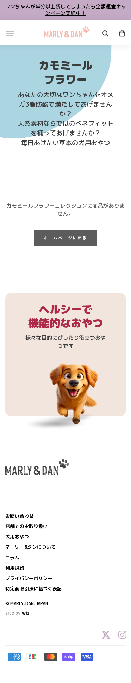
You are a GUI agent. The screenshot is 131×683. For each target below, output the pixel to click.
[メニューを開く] (10, 32)
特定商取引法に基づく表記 (33, 588)
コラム (12, 557)
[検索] (105, 33)
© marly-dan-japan (26, 603)
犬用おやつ (17, 536)
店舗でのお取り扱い (26, 526)
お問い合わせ (19, 516)
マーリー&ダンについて (30, 547)
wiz (26, 613)
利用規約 (14, 568)
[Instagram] (122, 634)
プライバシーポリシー (28, 578)
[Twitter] (106, 634)
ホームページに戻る (65, 238)
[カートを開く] (122, 33)
